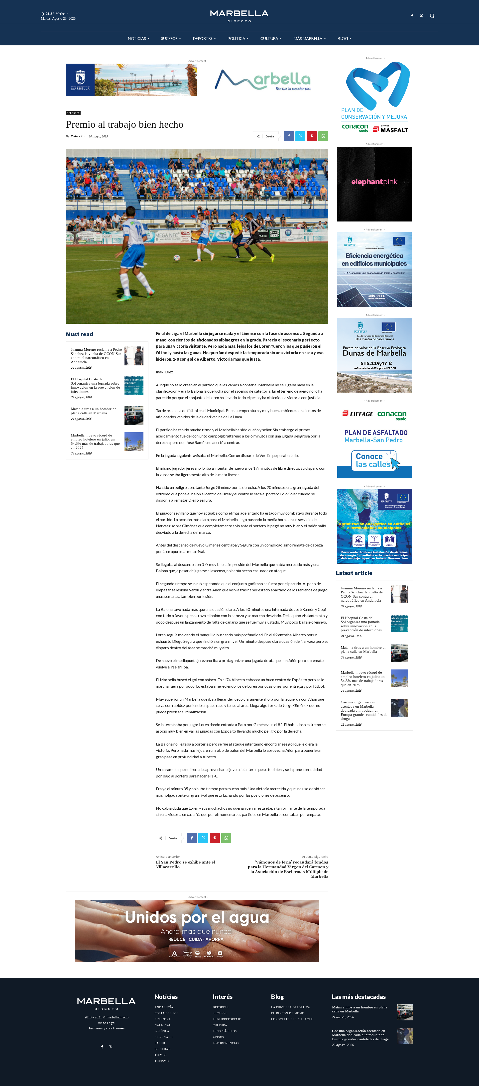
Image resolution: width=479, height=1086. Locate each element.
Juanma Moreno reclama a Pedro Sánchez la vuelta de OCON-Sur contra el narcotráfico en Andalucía (96, 355)
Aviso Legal (106, 1023)
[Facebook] (412, 15)
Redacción (78, 136)
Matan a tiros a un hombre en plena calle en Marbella (94, 411)
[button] (432, 16)
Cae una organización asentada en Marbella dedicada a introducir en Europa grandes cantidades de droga (364, 710)
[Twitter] (421, 15)
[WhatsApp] (323, 136)
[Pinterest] (312, 136)
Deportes (73, 113)
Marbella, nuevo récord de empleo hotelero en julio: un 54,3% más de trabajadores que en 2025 (95, 441)
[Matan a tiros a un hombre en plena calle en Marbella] (133, 415)
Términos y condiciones (106, 1028)
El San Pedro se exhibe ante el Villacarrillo (185, 864)
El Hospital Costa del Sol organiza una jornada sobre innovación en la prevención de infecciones (95, 385)
